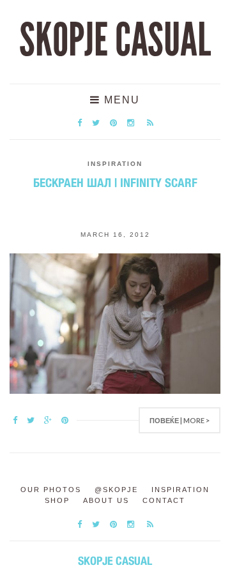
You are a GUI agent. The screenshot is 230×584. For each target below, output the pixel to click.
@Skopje (116, 489)
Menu (120, 99)
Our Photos (50, 489)
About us (106, 500)
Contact (163, 500)
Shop (57, 500)
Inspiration (115, 163)
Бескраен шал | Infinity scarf (115, 183)
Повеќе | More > (180, 420)
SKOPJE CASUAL (115, 40)
